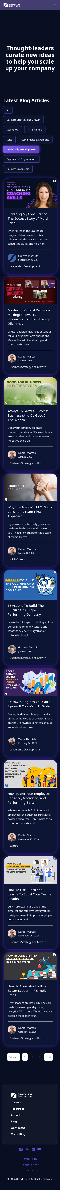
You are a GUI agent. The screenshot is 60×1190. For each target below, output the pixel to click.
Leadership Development (21, 149)
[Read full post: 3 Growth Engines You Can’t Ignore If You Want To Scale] (30, 682)
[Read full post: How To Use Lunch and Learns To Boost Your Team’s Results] (30, 870)
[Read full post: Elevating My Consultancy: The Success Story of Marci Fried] (30, 193)
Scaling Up (12, 129)
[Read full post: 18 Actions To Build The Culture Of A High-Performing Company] (30, 584)
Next (48, 1057)
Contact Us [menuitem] (18, 1127)
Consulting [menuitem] (18, 1134)
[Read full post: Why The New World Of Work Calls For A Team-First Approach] (30, 487)
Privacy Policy (30, 1158)
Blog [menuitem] (14, 1121)
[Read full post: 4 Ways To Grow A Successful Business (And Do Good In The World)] (30, 391)
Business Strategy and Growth (23, 119)
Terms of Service (30, 1164)
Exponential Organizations (21, 159)
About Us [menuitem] (17, 1115)
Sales (9, 139)
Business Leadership (18, 168)
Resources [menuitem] (17, 1108)
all (8, 109)
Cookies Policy (30, 1170)
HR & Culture (35, 129)
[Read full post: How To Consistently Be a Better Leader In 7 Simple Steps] (30, 966)
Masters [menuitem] (16, 1102)
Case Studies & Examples (35, 139)
